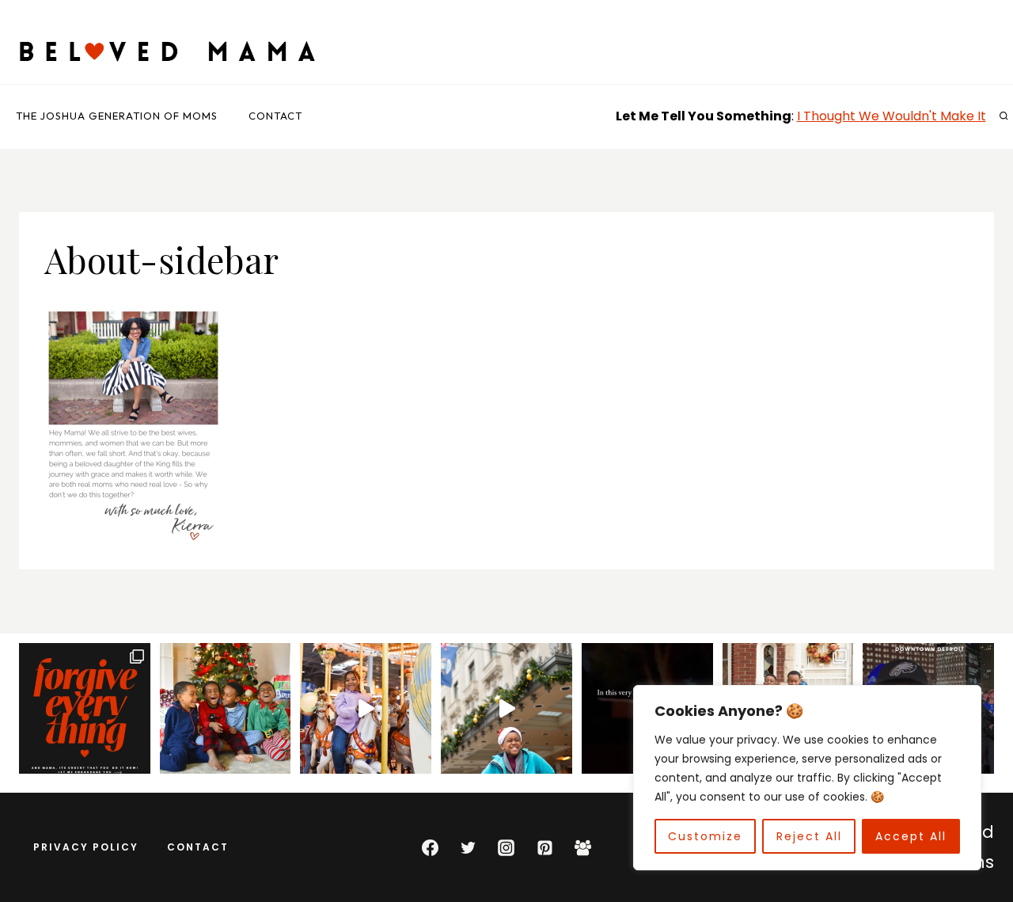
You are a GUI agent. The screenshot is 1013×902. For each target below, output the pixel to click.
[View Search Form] (1003, 116)
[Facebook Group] (583, 847)
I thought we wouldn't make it (891, 116)
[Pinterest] (544, 847)
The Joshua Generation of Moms (117, 115)
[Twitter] (468, 847)
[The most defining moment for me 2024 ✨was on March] (365, 709)
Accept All (911, 836)
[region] (807, 777)
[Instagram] (506, 847)
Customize (705, 836)
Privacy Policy (85, 847)
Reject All (809, 836)
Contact (275, 115)
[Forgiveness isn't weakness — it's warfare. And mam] (84, 709)
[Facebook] (429, 847)
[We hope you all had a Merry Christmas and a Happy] (225, 709)
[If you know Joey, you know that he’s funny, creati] (506, 709)
